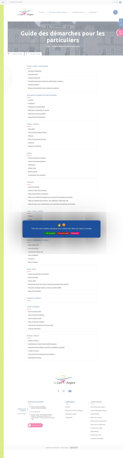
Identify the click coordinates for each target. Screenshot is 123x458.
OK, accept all (50, 233)
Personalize (74, 233)
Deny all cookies (64, 233)
